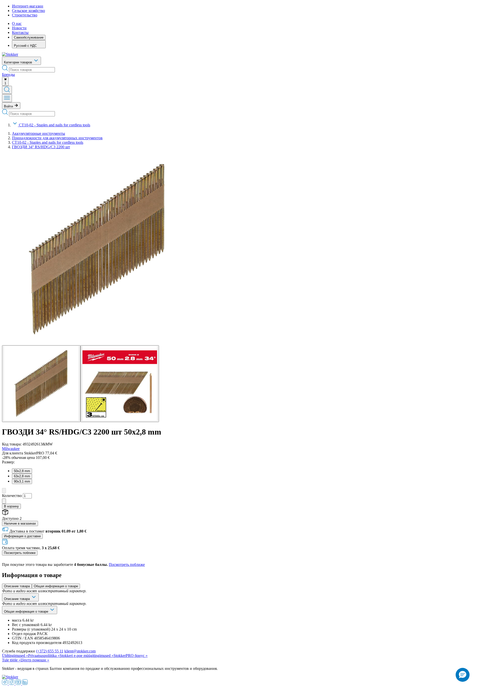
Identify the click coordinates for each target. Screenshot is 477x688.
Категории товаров (18, 62)
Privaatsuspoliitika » (44, 655)
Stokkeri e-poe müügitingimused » (87, 655)
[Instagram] (5, 684)
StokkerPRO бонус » (131, 655)
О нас (17, 23)
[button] (463, 675)
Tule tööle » (11, 660)
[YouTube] (18, 684)
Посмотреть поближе (20, 553)
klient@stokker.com (80, 651)
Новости (19, 28)
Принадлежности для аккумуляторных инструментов (57, 138)
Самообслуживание (28, 37)
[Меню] (7, 98)
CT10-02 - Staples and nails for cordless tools (54, 125)
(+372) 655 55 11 (49, 651)
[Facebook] (12, 684)
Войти (9, 106)
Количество (12, 495)
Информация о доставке (22, 536)
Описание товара (17, 586)
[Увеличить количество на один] (4, 501)
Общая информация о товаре (56, 586)
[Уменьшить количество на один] (4, 490)
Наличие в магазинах (20, 523)
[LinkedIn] (25, 684)
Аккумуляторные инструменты (38, 133)
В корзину (11, 506)
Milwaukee (11, 448)
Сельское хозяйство (28, 10)
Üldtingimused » (15, 655)
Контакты (20, 32)
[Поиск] (7, 90)
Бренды (8, 74)
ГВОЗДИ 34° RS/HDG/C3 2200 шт (41, 147)
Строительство (24, 15)
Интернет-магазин (27, 6)
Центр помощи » (35, 660)
